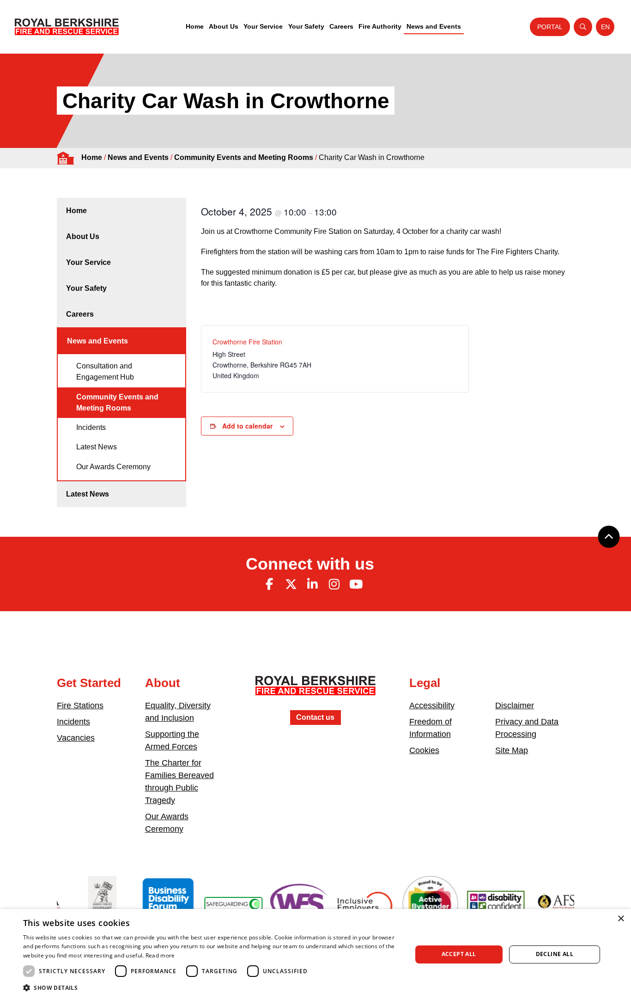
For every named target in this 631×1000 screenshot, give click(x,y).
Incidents (91, 427)
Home (195, 26)
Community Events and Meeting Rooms (243, 157)
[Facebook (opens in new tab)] (269, 584)
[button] (211, 987)
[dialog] (315, 954)
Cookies (424, 750)
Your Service (263, 26)
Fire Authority (379, 26)
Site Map (511, 750)
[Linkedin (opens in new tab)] (313, 584)
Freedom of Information (430, 728)
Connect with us (310, 563)
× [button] (620, 918)
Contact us (315, 717)
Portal (550, 27)
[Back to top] (609, 537)
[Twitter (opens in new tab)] (291, 584)
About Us (223, 26)
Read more (160, 955)
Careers (341, 26)
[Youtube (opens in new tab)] (356, 584)
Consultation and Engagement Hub (105, 371)
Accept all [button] (459, 954)
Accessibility (432, 705)
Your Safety (306, 26)
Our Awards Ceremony (113, 467)
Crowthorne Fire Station (247, 341)
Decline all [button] (554, 954)
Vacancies (76, 737)
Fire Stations (80, 705)
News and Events (434, 26)
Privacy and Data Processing (526, 728)
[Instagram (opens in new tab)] (334, 584)
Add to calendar (247, 425)
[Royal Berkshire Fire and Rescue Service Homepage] (67, 26)
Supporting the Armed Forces (172, 740)
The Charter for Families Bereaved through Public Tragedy (179, 781)
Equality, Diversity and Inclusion (178, 712)
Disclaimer (514, 705)
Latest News (96, 447)
